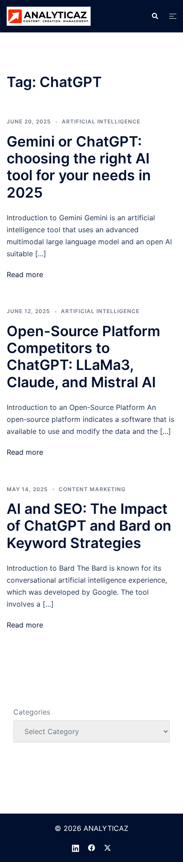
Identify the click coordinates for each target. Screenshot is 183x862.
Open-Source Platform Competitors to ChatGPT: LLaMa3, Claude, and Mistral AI (83, 356)
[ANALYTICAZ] (49, 15)
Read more (25, 274)
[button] (154, 16)
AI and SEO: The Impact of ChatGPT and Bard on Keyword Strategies (89, 526)
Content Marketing (92, 489)
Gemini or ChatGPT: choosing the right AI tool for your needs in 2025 (79, 167)
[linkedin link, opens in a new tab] (75, 846)
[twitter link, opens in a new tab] (107, 846)
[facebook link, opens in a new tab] (91, 846)
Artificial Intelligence (101, 121)
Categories (31, 711)
